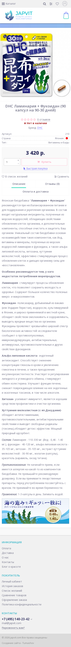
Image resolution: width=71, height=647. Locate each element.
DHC (40, 127)
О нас (5, 557)
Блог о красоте (11, 566)
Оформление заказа (14, 600)
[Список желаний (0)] (58, 4)
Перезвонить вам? (13, 627)
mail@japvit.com (11, 623)
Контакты (8, 562)
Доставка (8, 553)
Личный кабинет (12, 581)
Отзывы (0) (52, 184)
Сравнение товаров (14, 595)
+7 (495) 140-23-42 (15, 619)
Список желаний (12, 590)
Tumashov (28, 643)
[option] (35, 65)
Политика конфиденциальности (21, 604)
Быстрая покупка (37, 168)
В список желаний (15, 176)
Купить (46, 162)
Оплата (6, 548)
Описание (18, 184)
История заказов (12, 586)
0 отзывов (43, 119)
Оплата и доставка (36, 191)
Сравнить (63, 176)
